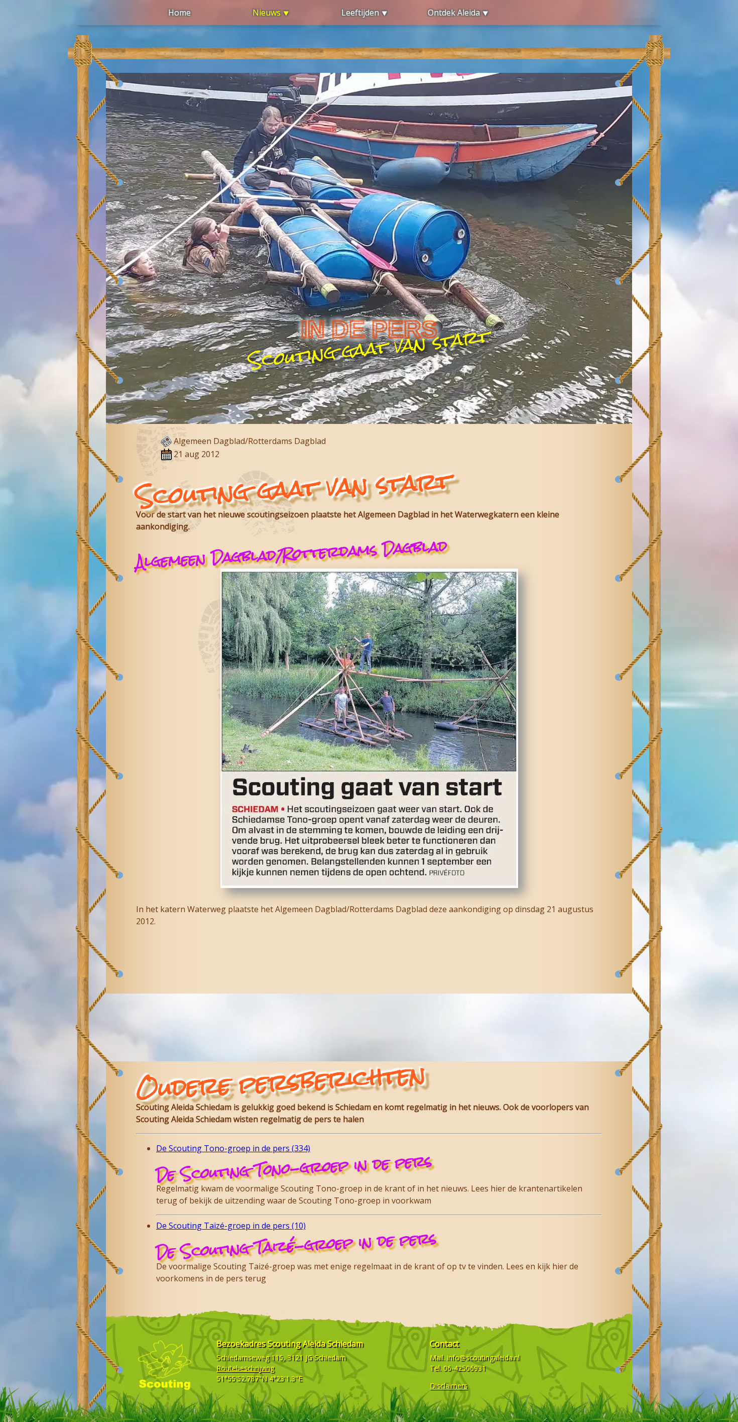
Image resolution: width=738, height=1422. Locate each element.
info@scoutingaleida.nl (483, 1357)
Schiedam (330, 1357)
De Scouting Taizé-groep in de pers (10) (231, 1225)
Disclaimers (448, 1385)
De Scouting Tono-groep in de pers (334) (233, 1148)
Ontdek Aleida (454, 12)
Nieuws (267, 12)
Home (179, 12)
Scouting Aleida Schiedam (315, 1343)
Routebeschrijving (245, 1368)
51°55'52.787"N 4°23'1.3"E (259, 1378)
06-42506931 (464, 1368)
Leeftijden (360, 12)
